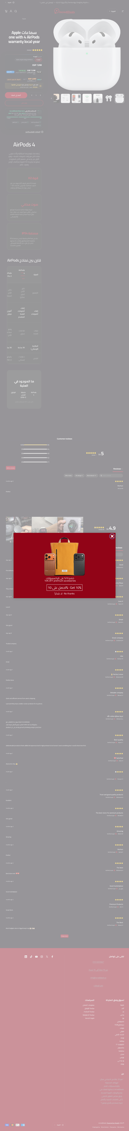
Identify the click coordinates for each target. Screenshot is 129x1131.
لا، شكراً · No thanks (65, 593)
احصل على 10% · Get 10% (64, 587)
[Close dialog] (112, 536)
